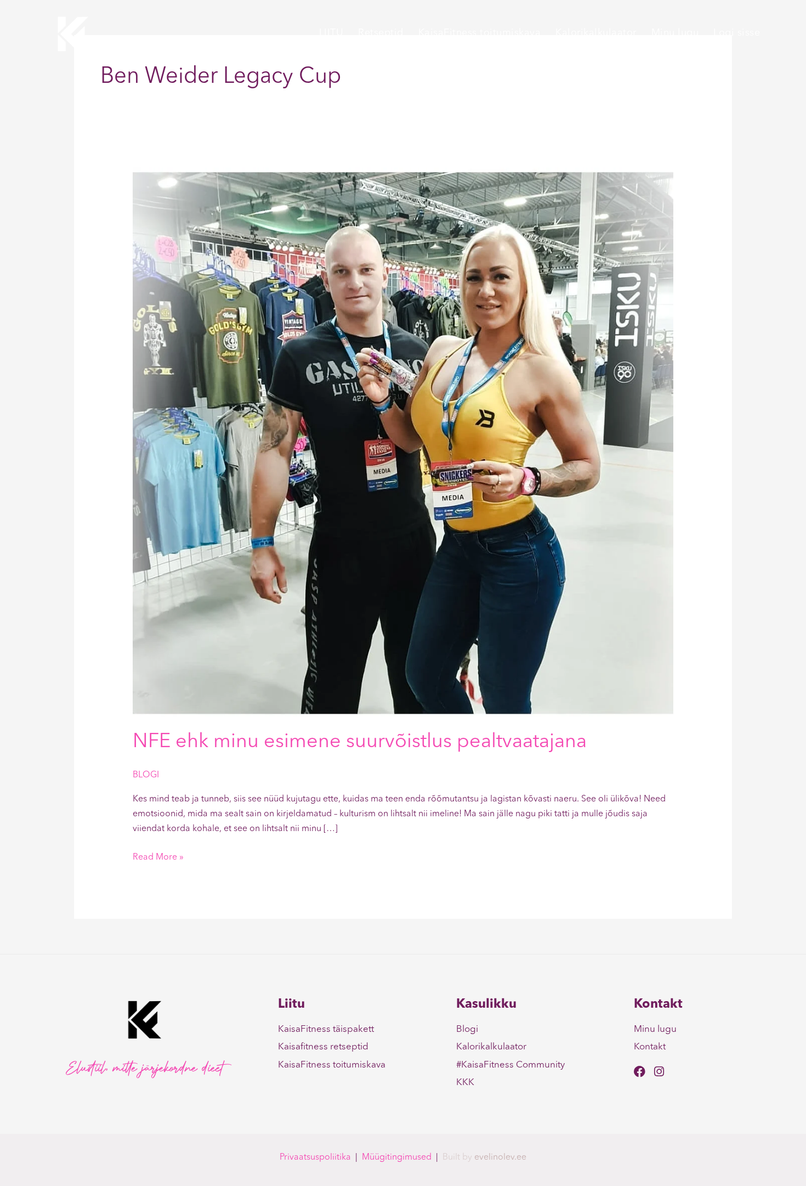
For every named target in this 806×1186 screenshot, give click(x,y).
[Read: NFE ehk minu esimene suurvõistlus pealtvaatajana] (403, 441)
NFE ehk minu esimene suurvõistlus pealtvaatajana (360, 742)
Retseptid (381, 33)
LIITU (331, 33)
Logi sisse (736, 33)
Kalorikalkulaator (596, 33)
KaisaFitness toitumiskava (479, 33)
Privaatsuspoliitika (315, 1157)
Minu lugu (675, 33)
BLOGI (146, 775)
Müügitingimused (397, 1157)
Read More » (158, 856)
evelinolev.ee (500, 1157)
